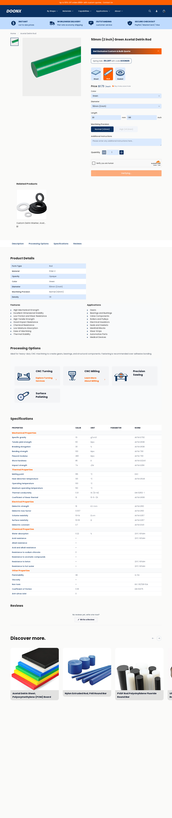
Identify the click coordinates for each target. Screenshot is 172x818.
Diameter (95, 101)
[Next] (159, 638)
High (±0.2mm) (126, 129)
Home (13, 33)
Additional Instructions (101, 136)
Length (94, 113)
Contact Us (108, 2)
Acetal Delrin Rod (28, 33)
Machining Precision (100, 124)
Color (93, 91)
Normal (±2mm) (102, 129)
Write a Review (88, 620)
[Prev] (153, 638)
